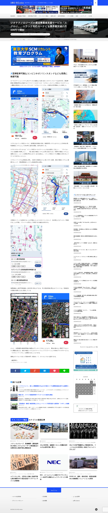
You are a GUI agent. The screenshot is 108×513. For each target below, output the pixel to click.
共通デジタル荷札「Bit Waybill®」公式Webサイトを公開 (85, 223)
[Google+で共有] (35, 371)
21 (88, 390)
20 (85, 390)
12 (82, 387)
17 (76, 390)
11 (79, 387)
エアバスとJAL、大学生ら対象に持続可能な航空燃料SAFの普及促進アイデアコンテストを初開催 (24, 479)
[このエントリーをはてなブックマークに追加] (45, 371)
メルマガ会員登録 (16, 496)
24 (76, 393)
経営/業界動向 (61, 16)
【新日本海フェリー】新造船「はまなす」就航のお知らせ (85, 243)
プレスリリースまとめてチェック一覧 (88, 347)
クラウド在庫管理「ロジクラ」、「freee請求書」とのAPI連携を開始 (85, 311)
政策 (77, 16)
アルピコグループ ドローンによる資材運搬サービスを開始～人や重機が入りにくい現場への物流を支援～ (85, 303)
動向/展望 (93, 442)
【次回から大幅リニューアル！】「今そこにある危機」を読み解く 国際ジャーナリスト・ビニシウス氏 (85, 126)
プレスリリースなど (44, 34)
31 (76, 396)
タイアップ (83, 16)
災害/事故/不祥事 (32, 16)
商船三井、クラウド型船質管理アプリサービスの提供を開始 (35, 394)
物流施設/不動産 (21, 16)
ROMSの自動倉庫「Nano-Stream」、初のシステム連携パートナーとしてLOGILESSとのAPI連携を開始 (85, 288)
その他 (90, 16)
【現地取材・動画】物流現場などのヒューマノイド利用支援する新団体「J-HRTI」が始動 (43, 403)
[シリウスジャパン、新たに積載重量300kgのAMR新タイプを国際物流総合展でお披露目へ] (14, 388)
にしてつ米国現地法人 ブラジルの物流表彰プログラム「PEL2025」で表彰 (85, 216)
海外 (33, 473)
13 (85, 387)
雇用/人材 (53, 16)
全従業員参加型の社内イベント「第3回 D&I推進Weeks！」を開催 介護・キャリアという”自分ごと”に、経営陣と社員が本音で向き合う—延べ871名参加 (85, 208)
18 (79, 390)
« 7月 (76, 398)
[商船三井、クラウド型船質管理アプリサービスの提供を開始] (14, 397)
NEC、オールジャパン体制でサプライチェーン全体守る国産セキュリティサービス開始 (54, 477)
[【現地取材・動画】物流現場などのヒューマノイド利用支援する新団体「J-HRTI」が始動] (14, 406)
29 (91, 393)
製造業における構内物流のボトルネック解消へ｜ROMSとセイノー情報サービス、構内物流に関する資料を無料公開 (85, 199)
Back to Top (54, 490)
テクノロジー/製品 (43, 16)
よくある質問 (76, 496)
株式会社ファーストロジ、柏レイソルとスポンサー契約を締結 (85, 250)
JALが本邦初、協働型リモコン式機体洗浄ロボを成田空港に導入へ (53, 446)
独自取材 (13, 16)
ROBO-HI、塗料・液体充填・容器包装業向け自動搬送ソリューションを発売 (82, 477)
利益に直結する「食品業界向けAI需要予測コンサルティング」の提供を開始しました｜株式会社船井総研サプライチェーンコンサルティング (85, 318)
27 (85, 393)
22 (91, 390)
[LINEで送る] (64, 371)
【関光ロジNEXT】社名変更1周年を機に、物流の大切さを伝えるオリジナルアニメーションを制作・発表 (85, 326)
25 (79, 393)
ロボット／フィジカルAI (56, 442)
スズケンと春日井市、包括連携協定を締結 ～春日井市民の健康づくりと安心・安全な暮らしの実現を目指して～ (85, 273)
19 (82, 390)
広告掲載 (45, 496)
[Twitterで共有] (25, 371)
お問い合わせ (76, 500)
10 (76, 387)
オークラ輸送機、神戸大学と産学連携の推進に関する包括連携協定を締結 (85, 296)
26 (82, 393)
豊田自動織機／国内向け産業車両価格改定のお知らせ (85, 236)
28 (88, 393)
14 (88, 387)
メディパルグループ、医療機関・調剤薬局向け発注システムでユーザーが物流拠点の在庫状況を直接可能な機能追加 (24, 446)
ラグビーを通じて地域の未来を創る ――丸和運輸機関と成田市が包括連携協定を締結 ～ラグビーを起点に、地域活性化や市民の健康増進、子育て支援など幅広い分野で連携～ (85, 265)
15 (91, 387)
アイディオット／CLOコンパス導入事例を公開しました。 (85, 257)
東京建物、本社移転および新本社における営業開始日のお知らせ (85, 230)
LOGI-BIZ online (18, 509)
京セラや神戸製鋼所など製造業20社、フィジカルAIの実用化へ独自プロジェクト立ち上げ (82, 447)
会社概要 (45, 500)
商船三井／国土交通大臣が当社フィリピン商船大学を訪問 (85, 340)
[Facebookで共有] (15, 371)
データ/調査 (70, 16)
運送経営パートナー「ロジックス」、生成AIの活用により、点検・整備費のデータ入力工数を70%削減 (85, 333)
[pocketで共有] (54, 371)
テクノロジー (36, 34)
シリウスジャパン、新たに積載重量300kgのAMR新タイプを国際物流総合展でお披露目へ (43, 386)
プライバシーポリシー (17, 500)
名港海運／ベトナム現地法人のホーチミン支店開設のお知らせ (85, 281)
